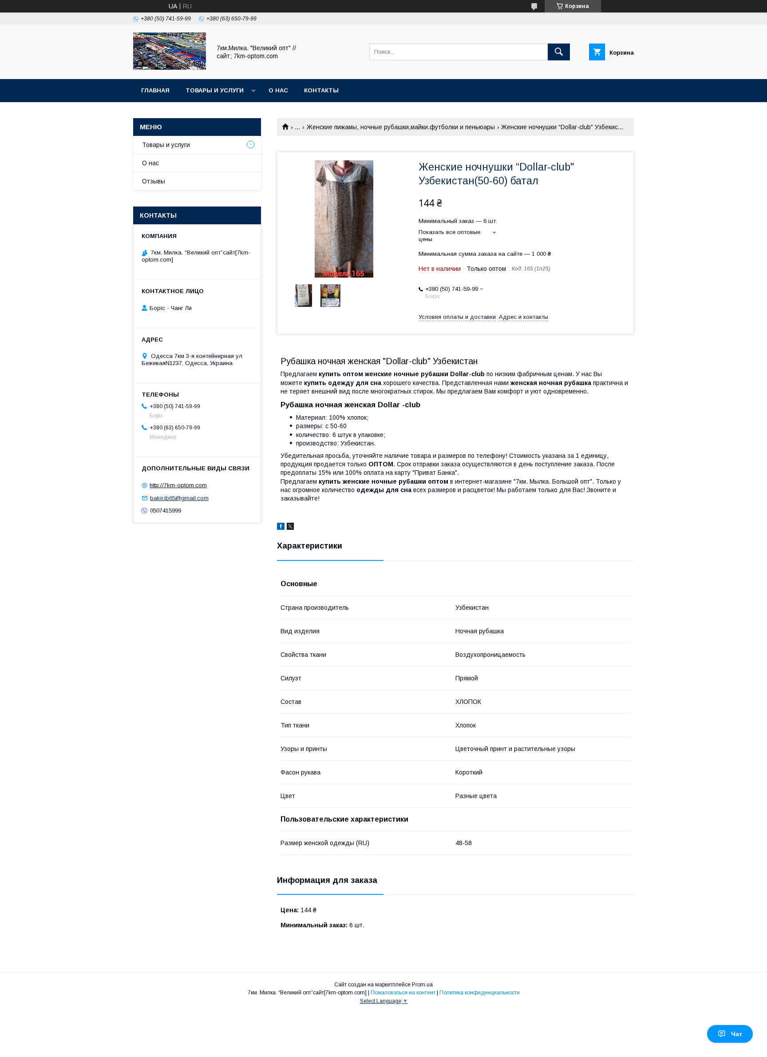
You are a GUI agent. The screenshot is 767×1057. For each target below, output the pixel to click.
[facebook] (281, 527)
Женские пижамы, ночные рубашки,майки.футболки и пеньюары (401, 127)
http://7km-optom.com (178, 485)
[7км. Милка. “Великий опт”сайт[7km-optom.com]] (169, 67)
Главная (155, 90)
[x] (290, 527)
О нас (278, 90)
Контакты (321, 90)
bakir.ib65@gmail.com (179, 498)
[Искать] (559, 52)
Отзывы (153, 181)
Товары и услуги (215, 90)
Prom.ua (422, 985)
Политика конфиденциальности (479, 992)
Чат (736, 1033)
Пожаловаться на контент (403, 992)
